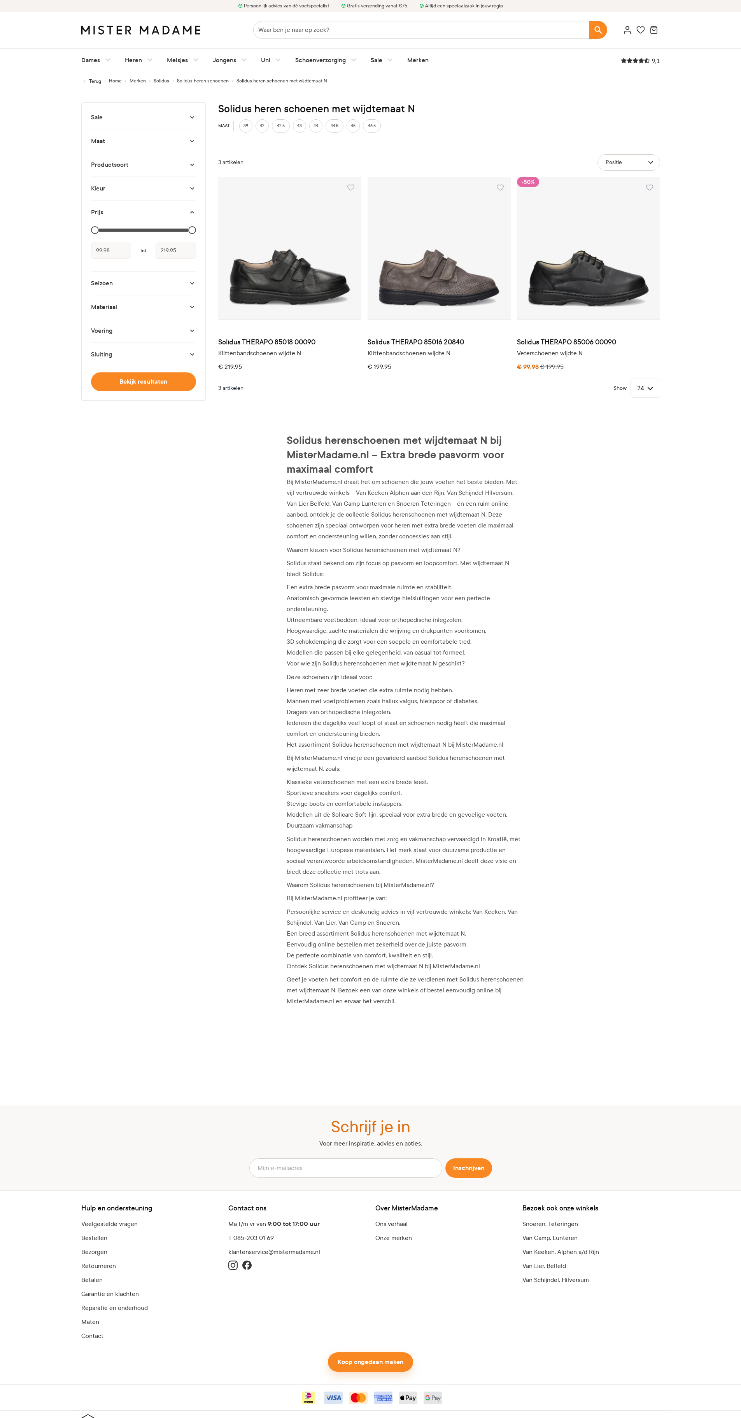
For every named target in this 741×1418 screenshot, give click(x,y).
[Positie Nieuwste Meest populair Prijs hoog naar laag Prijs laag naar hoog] (629, 162)
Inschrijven (468, 1168)
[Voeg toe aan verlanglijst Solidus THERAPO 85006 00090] (649, 187)
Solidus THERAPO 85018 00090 (266, 342)
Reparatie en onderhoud (114, 1307)
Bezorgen (94, 1252)
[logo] (140, 30)
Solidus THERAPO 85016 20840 (416, 342)
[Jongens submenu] (242, 60)
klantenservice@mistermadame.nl (274, 1252)
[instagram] (233, 1265)
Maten (90, 1321)
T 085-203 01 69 (251, 1238)
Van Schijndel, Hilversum (555, 1280)
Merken (418, 60)
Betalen (92, 1280)
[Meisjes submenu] (194, 60)
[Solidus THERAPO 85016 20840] (439, 248)
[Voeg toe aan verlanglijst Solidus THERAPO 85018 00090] (350, 187)
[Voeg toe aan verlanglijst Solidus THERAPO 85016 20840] (500, 187)
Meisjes (177, 60)
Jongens (224, 60)
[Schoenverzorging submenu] (352, 60)
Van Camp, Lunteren (550, 1238)
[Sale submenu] (388, 60)
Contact (92, 1335)
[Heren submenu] (148, 60)
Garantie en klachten (110, 1294)
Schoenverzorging (320, 60)
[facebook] (247, 1265)
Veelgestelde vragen (109, 1224)
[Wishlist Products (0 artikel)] (640, 30)
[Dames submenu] (106, 60)
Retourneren (98, 1266)
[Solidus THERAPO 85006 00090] (588, 248)
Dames (90, 60)
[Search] (598, 30)
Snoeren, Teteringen (550, 1224)
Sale (376, 60)
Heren (133, 60)
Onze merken (393, 1238)
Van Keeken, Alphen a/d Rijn (560, 1252)
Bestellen (94, 1238)
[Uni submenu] (276, 60)
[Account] (627, 30)
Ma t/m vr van (274, 1224)
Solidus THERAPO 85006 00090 (566, 342)
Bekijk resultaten (143, 381)
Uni (265, 60)
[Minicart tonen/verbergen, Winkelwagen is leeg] (654, 30)
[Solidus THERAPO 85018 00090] (289, 248)
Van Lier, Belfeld (544, 1266)
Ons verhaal (391, 1224)
